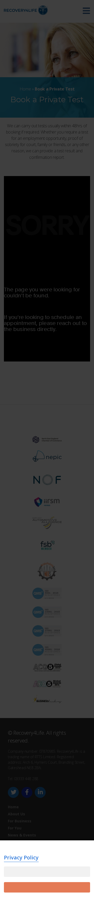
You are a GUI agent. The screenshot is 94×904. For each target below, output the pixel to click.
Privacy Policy (21, 857)
